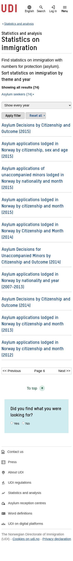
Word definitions (20, 513)
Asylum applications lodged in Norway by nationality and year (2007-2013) (30, 280)
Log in (53, 9)
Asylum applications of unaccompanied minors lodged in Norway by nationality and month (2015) (32, 177)
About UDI (16, 472)
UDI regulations (19, 482)
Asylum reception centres (27, 503)
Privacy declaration (56, 539)
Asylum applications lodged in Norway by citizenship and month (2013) (32, 323)
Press (12, 462)
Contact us (15, 452)
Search (41, 9)
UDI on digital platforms (25, 524)
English (29, 9)
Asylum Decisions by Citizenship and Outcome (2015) (35, 128)
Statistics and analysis (24, 493)
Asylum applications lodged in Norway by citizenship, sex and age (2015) (34, 149)
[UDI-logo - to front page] (9, 10)
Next (61, 371)
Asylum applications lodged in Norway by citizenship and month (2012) (32, 348)
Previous (14, 371)
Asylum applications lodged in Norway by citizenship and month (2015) (32, 205)
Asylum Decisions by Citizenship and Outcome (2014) (35, 302)
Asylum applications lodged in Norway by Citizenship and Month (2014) (32, 230)
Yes (16, 423)
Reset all (36, 115)
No (27, 423)
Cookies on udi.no (26, 539)
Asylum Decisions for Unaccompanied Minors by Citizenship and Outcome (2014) (31, 255)
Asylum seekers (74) (16, 94)
